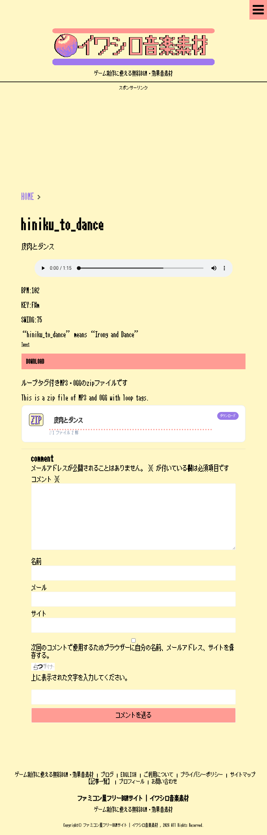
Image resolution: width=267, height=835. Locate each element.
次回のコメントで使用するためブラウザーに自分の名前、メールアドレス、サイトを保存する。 (132, 652)
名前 (36, 562)
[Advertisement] (133, 136)
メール (39, 588)
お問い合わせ (164, 781)
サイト (39, 614)
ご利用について (159, 774)
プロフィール (132, 781)
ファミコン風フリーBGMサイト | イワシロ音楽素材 (133, 798)
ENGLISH (129, 774)
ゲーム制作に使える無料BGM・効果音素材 (54, 774)
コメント (45, 479)
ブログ (107, 774)
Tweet (25, 344)
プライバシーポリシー (202, 774)
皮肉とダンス (68, 420)
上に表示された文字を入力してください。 (80, 678)
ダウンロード (228, 416)
